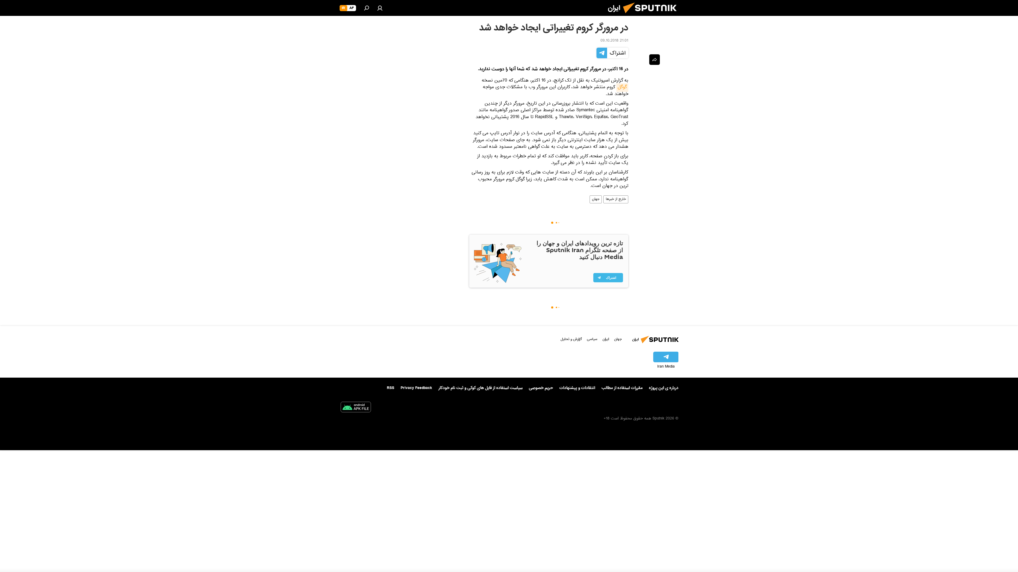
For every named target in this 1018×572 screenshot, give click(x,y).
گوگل (622, 87)
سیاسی (592, 339)
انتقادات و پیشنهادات (577, 388)
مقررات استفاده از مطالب (622, 388)
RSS (390, 388)
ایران (606, 339)
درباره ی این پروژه (663, 388)
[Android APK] (356, 408)
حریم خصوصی (541, 388)
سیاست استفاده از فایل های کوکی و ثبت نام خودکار (480, 388)
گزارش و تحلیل (571, 339)
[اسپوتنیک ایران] (652, 15)
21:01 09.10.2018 (614, 41)
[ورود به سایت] (380, 8)
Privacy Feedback (416, 388)
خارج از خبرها (616, 199)
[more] (654, 59)
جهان (595, 199)
